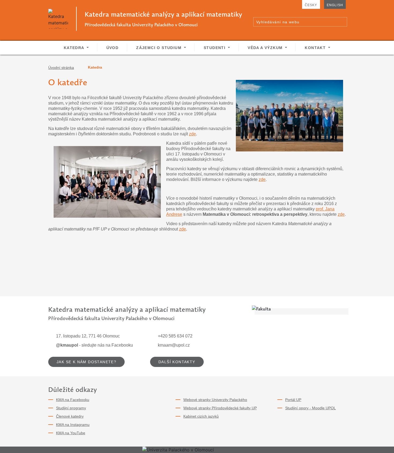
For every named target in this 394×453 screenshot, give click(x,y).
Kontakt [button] (316, 48)
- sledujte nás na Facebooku (94, 345)
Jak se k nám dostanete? (86, 362)
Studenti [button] (215, 48)
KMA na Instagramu (73, 424)
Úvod (112, 48)
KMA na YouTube (70, 433)
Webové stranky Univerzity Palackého (215, 400)
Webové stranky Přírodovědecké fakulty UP (220, 408)
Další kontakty (176, 362)
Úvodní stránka (61, 67)
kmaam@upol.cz (174, 345)
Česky (311, 5)
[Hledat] (343, 22)
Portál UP (293, 400)
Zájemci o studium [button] (159, 48)
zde (192, 134)
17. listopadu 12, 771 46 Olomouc (88, 336)
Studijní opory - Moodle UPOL (310, 408)
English (335, 5)
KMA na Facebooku (72, 400)
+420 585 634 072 (175, 336)
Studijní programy (71, 408)
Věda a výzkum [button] (266, 48)
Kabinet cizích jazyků (201, 416)
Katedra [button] (75, 48)
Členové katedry (70, 416)
